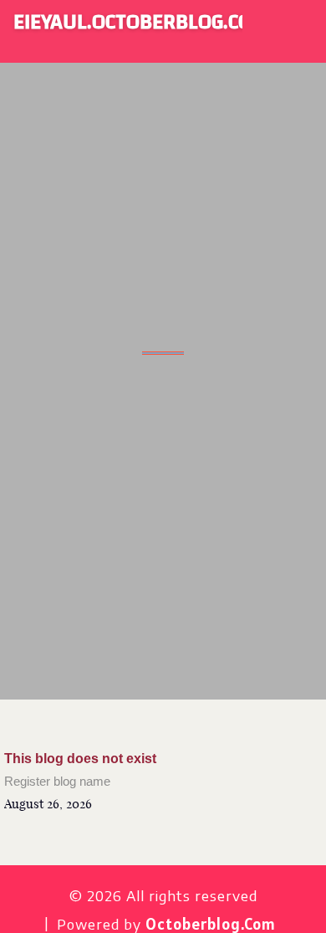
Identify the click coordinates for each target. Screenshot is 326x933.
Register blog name (57, 781)
